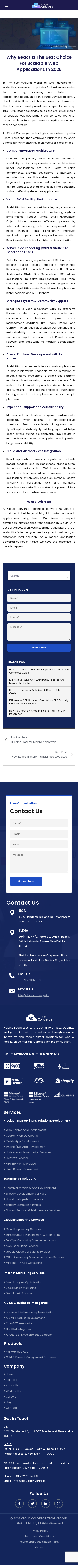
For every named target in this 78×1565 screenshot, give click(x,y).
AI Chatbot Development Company (29, 1334)
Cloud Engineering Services (23, 1229)
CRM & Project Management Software (30, 1357)
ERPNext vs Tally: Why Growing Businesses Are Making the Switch (36, 681)
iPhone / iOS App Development (25, 1147)
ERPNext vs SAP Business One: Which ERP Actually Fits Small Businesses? (38, 702)
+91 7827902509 (29, 980)
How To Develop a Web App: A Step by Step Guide (35, 691)
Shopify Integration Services (24, 1199)
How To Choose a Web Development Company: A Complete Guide (39, 671)
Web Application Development (25, 1130)
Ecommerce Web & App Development (30, 1188)
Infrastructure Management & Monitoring (32, 1235)
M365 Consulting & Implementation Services (34, 1257)
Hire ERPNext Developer (21, 1163)
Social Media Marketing (20, 1288)
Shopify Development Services (25, 1193)
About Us (11, 1385)
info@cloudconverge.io (33, 995)
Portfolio (11, 1380)
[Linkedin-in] (45, 1503)
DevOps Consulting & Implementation (30, 1240)
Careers (10, 1396)
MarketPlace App (16, 1351)
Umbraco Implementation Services (28, 1152)
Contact (11, 1408)
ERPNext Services (17, 1158)
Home (9, 1374)
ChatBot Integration (18, 1329)
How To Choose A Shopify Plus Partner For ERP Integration (37, 712)
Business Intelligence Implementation (29, 1312)
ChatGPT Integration (19, 1323)
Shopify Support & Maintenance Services (32, 1210)
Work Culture (14, 1391)
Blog (8, 1402)
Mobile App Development (22, 1141)
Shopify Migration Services (23, 1205)
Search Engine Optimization (23, 1282)
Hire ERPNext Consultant (21, 1169)
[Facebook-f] (19, 1503)
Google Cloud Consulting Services (28, 1251)
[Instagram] (58, 1503)
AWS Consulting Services (22, 1246)
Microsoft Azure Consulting (23, 1263)
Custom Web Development (23, 1135)
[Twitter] (32, 1503)
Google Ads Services (19, 1293)
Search (66, 576)
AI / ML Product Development (25, 1318)
